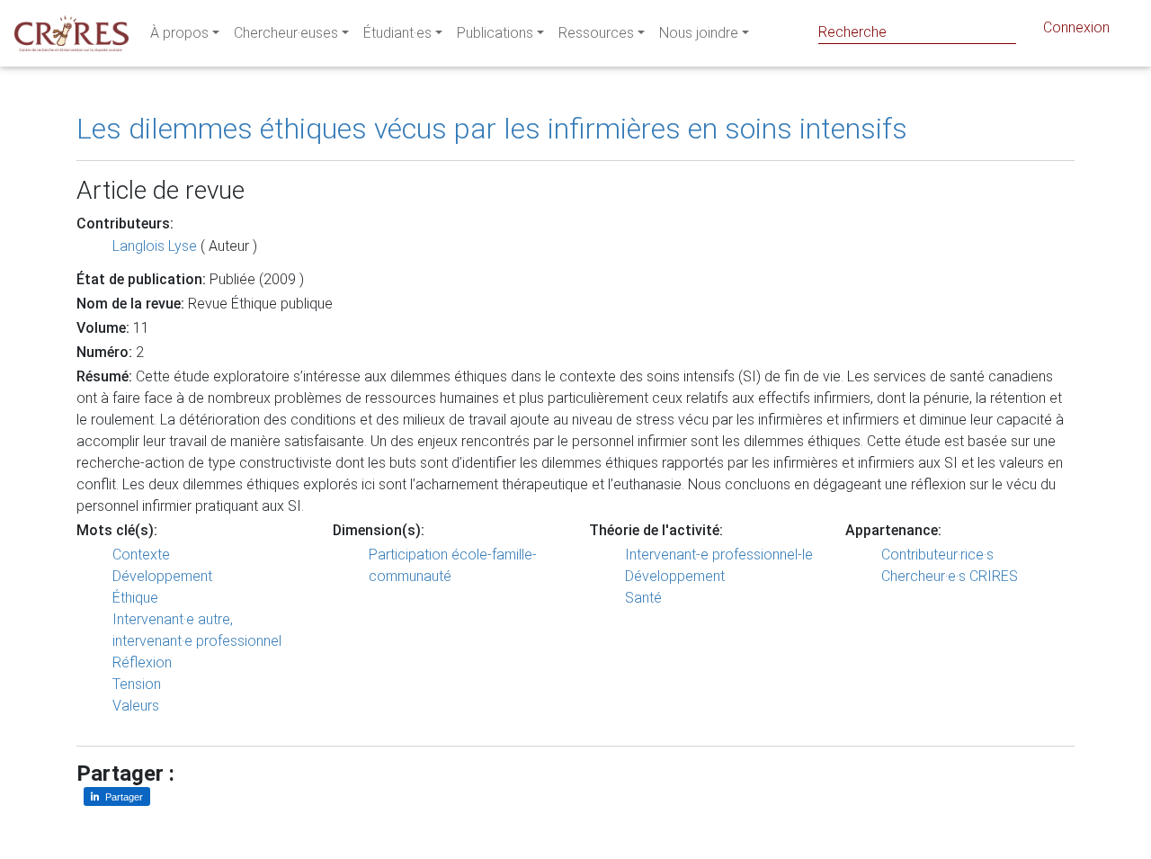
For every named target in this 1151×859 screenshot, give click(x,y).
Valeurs (135, 705)
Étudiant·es (397, 32)
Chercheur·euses (286, 32)
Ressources (596, 32)
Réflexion (142, 662)
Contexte (141, 554)
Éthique (135, 597)
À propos (179, 32)
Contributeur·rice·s (937, 554)
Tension (136, 684)
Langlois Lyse (154, 246)
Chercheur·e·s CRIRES (949, 576)
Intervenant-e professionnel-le (719, 554)
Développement (162, 576)
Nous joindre (698, 32)
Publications (495, 32)
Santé (643, 597)
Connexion (1076, 27)
